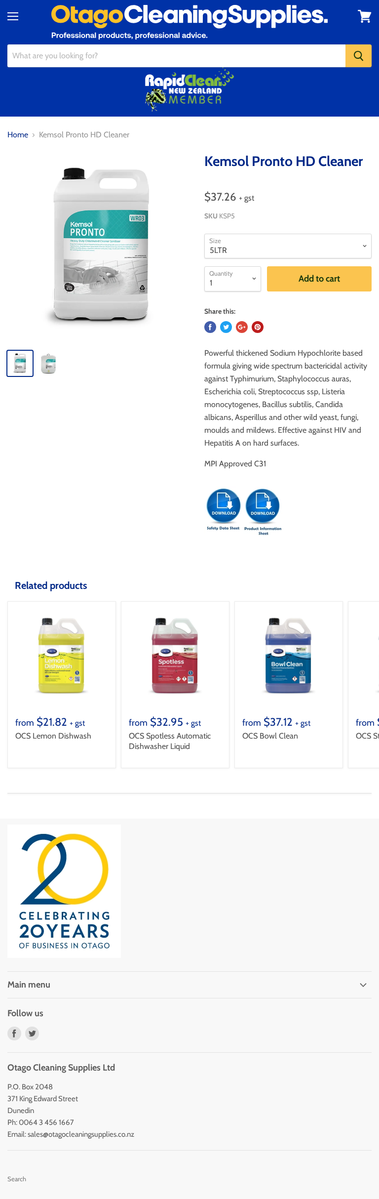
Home (17, 134)
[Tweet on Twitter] (226, 327)
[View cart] (365, 16)
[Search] (358, 55)
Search (16, 1179)
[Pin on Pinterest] (258, 327)
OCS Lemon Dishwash (53, 736)
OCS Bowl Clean (270, 736)
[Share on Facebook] (210, 327)
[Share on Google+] (242, 327)
